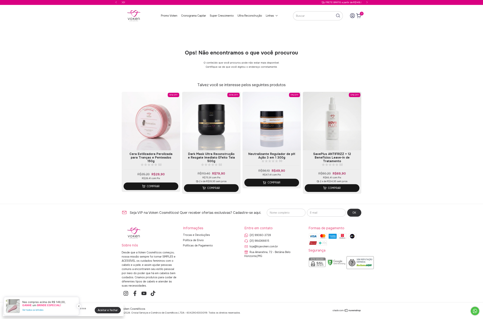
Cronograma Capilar (193, 15)
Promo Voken (169, 15)
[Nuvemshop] (346, 311)
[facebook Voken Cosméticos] (135, 293)
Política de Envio (193, 240)
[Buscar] (338, 15)
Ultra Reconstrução (250, 15)
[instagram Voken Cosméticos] (126, 293)
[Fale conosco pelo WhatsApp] (475, 311)
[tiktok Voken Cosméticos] (153, 293)
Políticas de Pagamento (198, 245)
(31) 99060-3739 (260, 235)
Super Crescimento (222, 15)
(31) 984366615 (259, 240)
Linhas (270, 15)
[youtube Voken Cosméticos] (144, 293)
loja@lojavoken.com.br (264, 246)
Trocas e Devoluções (196, 235)
